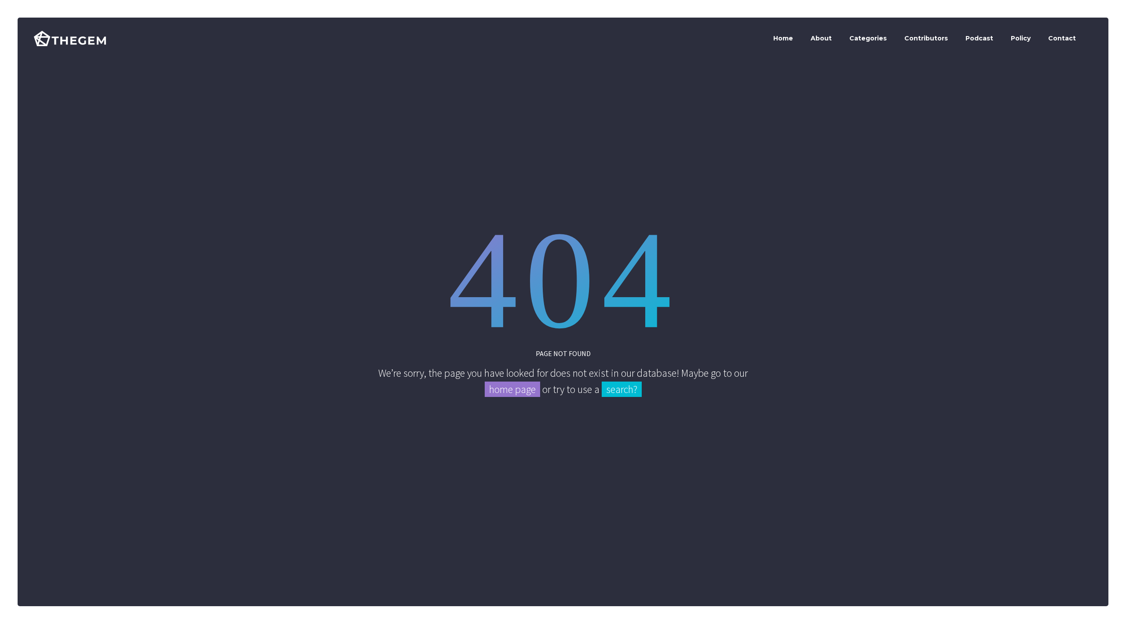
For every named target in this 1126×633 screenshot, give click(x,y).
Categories (868, 38)
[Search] (1093, 38)
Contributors (926, 38)
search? (621, 389)
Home (783, 38)
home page (512, 389)
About (821, 38)
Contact (1062, 38)
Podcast (979, 38)
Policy (1021, 38)
